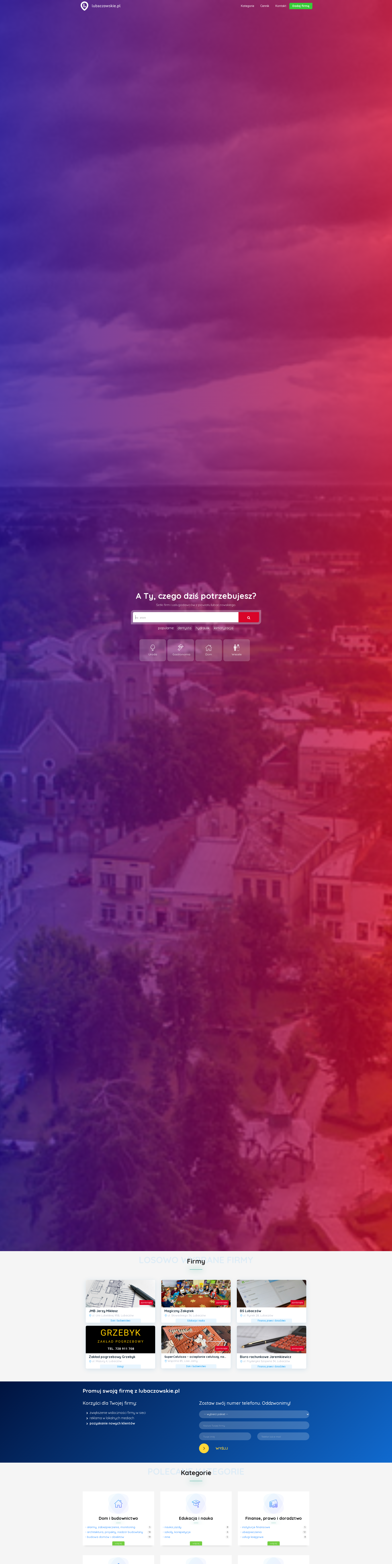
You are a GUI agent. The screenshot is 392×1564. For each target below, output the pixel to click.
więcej (118, 1543)
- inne (166, 1537)
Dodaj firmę (300, 6)
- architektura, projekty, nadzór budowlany (114, 1532)
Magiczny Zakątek (179, 1311)
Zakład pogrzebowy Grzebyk (112, 1357)
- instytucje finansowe (255, 1527)
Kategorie (247, 6)
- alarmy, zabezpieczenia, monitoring (110, 1527)
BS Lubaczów (250, 1311)
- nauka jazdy (172, 1527)
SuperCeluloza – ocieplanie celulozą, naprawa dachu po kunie (211, 1357)
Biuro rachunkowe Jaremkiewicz (265, 1357)
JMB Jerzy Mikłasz (103, 1311)
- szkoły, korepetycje (176, 1532)
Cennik (264, 6)
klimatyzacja (223, 628)
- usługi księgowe (251, 1537)
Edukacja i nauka (196, 1518)
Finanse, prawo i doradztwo (273, 1518)
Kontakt (280, 6)
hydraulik (202, 628)
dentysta (184, 628)
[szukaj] (248, 617)
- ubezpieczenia (251, 1532)
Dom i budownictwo (118, 1518)
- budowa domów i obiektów (104, 1537)
